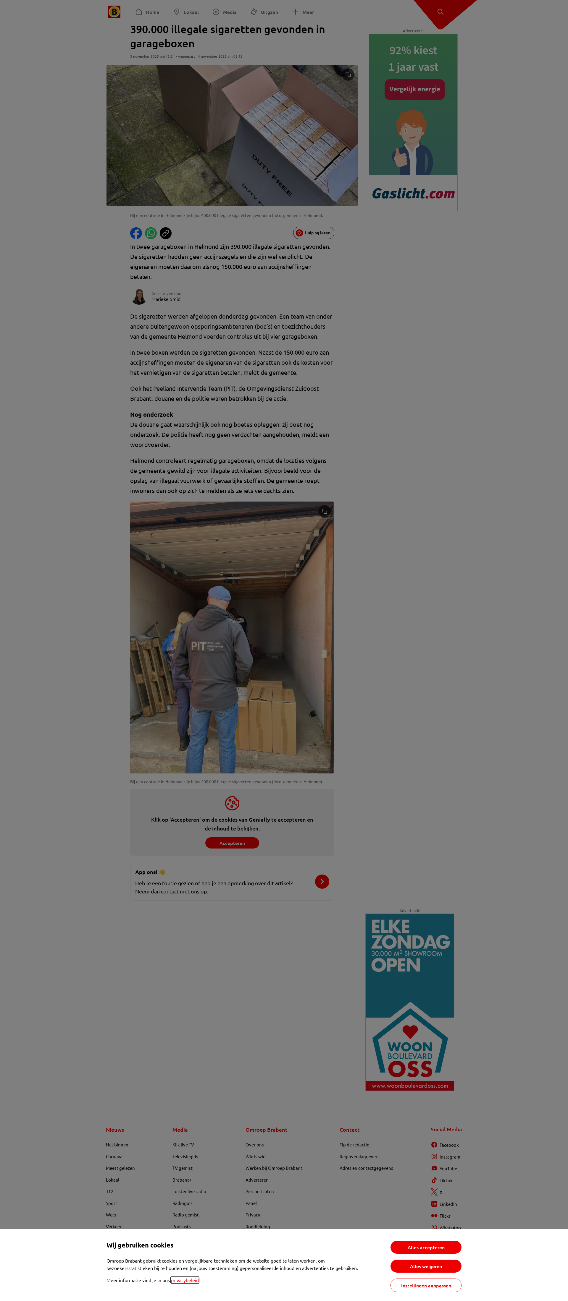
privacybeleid (185, 1280)
